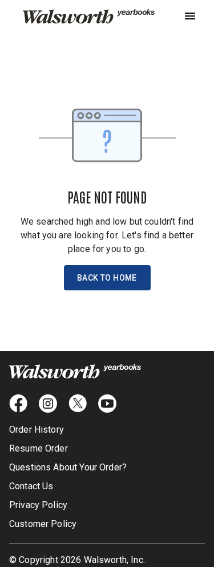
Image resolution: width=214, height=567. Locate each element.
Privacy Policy (38, 505)
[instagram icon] (48, 403)
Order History (36, 429)
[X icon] (77, 403)
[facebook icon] (18, 403)
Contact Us (31, 486)
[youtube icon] (107, 403)
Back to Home (107, 277)
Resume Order (38, 448)
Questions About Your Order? (68, 467)
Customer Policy (42, 523)
